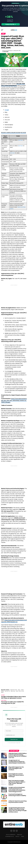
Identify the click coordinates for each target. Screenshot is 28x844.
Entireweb (6, 51)
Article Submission (10, 834)
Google (7, 110)
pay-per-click (20, 691)
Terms (22, 836)
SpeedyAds (19, 834)
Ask (23, 689)
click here (20, 140)
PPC (3, 692)
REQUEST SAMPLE (6, 132)
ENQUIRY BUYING (15, 132)
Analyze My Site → (10, 24)
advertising (14, 689)
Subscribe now (14, 739)
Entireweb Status (9, 836)
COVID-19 (7, 691)
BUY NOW (23, 132)
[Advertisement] (14, 295)
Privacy (17, 836)
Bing (3, 691)
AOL (19, 689)
